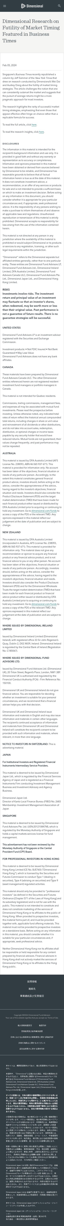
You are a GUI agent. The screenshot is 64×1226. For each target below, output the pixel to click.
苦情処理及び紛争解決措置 (32, 1031)
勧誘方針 (42, 1026)
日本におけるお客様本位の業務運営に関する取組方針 (32, 1037)
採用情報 (32, 982)
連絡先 (32, 989)
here (34, 125)
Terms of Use (53, 1018)
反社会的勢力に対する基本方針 (32, 1049)
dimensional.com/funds (44, 511)
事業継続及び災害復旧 (32, 996)
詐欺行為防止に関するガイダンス (32, 1043)
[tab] (32, 6)
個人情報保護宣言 (25, 1026)
